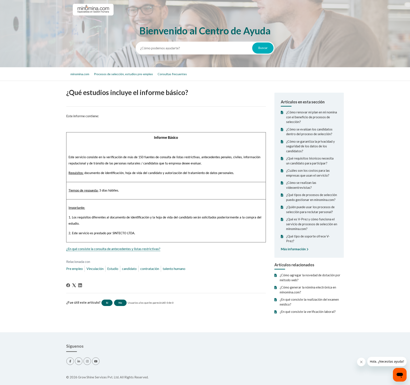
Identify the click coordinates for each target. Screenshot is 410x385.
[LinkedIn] (80, 285)
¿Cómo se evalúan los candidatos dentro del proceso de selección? (309, 131)
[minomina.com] (93, 19)
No (120, 302)
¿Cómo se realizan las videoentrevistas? (301, 185)
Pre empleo (74, 268)
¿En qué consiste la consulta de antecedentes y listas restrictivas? (113, 249)
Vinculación (95, 268)
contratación (149, 268)
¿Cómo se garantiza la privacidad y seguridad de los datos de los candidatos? (310, 146)
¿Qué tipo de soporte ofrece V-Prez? (308, 238)
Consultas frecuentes (172, 74)
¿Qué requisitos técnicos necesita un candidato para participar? (310, 160)
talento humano (174, 268)
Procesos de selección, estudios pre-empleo (123, 74)
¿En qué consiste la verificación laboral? (308, 311)
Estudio (112, 268)
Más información (293, 249)
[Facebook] (68, 285)
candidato (129, 268)
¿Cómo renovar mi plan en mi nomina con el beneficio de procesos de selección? (311, 117)
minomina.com (79, 74)
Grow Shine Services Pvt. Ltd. (98, 377)
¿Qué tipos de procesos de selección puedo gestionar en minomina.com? (311, 197)
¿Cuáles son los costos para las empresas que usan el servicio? (308, 172)
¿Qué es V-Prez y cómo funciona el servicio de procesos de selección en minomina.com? (311, 224)
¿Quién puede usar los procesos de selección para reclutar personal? (310, 209)
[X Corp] (74, 285)
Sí (107, 302)
